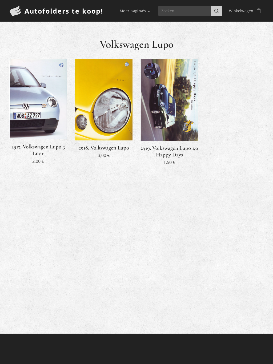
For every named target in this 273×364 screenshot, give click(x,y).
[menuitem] (134, 11)
